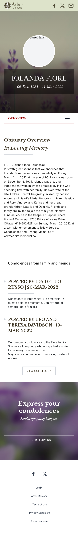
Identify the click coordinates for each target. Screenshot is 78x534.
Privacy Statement (39, 512)
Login (39, 487)
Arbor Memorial (39, 496)
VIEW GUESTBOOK (39, 371)
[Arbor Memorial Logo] (13, 5)
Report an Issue (39, 521)
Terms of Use (39, 504)
